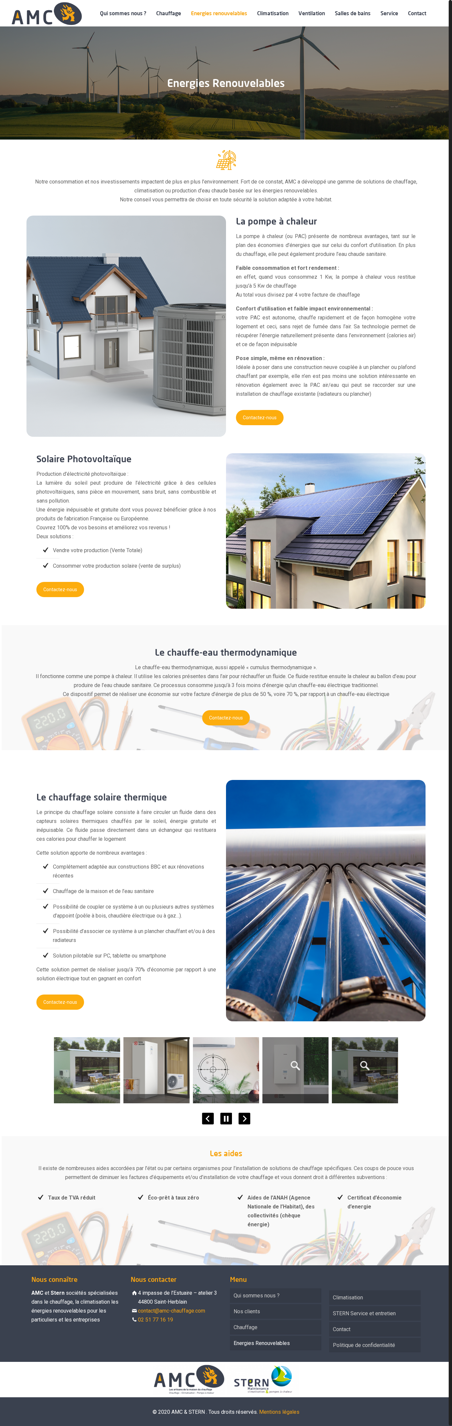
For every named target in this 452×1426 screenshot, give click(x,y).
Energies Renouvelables (262, 1343)
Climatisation (348, 1297)
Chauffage (245, 1327)
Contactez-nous (260, 417)
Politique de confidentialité (364, 1345)
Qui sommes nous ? (257, 1295)
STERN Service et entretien (364, 1313)
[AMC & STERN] (46, 13)
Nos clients (247, 1311)
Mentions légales (279, 1412)
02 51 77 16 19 (155, 1320)
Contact (341, 1329)
